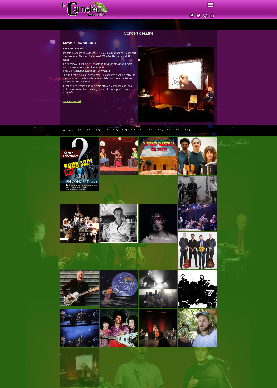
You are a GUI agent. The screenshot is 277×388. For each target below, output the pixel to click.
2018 (151, 130)
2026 (79, 130)
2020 (133, 130)
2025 (88, 130)
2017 (160, 130)
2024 (97, 130)
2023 (106, 130)
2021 (124, 130)
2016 (169, 130)
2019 (142, 130)
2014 (187, 130)
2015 (178, 130)
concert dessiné (72, 101)
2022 (115, 130)
